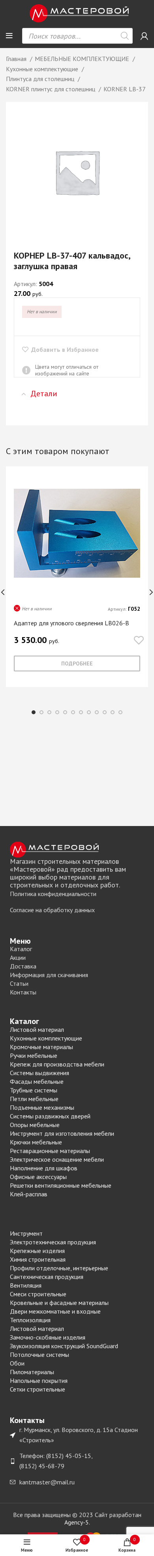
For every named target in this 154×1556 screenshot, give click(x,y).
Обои (17, 1363)
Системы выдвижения (39, 1072)
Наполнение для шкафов (43, 1168)
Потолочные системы (39, 1354)
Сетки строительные (37, 1389)
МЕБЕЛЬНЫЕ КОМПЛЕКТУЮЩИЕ (83, 59)
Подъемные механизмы (42, 1107)
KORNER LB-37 (124, 89)
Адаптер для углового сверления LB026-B (71, 623)
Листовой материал (37, 1029)
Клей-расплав (28, 1193)
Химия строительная (38, 1259)
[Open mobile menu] (9, 36)
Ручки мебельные (33, 1055)
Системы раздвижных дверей (50, 1116)
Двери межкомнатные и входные (55, 1311)
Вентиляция (25, 1285)
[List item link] (77, 894)
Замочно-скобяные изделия (47, 1337)
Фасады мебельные (37, 1081)
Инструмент (26, 1233)
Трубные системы (33, 1090)
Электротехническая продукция (53, 1242)
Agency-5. (77, 1522)
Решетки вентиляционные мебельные (60, 1185)
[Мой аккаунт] (144, 36)
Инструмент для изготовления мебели (62, 1133)
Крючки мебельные (36, 1142)
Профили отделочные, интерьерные (59, 1267)
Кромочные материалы (41, 1046)
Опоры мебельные (35, 1124)
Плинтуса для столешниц (41, 79)
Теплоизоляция (30, 1319)
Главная (17, 59)
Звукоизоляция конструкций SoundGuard (64, 1345)
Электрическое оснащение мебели (57, 1159)
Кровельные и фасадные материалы (59, 1302)
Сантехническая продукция (46, 1276)
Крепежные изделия (37, 1250)
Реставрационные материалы (50, 1150)
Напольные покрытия (39, 1380)
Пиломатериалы (32, 1371)
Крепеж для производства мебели (57, 1064)
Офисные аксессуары (38, 1176)
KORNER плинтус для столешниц (51, 89)
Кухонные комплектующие (43, 69)
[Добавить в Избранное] (139, 641)
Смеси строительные (38, 1293)
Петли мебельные (34, 1098)
